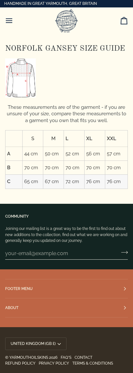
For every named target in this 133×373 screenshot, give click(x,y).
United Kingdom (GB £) (33, 343)
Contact (83, 357)
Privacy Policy (54, 363)
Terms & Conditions (92, 363)
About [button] (11, 308)
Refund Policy (20, 363)
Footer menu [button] (19, 288)
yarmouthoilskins (28, 357)
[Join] (122, 252)
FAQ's (66, 357)
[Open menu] (15, 20)
